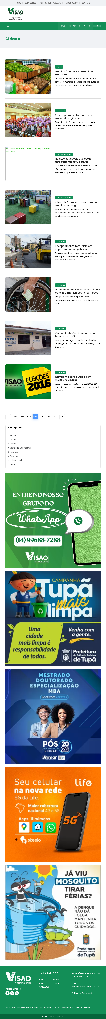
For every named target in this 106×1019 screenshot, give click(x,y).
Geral (41, 983)
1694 (35, 416)
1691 (15, 416)
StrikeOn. (60, 1016)
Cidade (56, 979)
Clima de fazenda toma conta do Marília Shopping (76, 204)
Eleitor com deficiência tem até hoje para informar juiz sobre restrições (77, 291)
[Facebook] (80, 25)
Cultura (12, 443)
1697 (55, 416)
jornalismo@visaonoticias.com (86, 986)
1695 (42, 416)
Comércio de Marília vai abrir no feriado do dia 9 (75, 334)
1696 (49, 416)
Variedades (44, 987)
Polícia (56, 983)
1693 (28, 416)
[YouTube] (89, 25)
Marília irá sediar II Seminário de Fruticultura (74, 73)
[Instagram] (84, 25)
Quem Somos (30, 3)
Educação (60, 111)
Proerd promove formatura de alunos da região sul (74, 116)
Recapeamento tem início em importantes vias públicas (73, 247)
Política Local (15, 460)
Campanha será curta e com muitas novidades (73, 378)
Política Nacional (63, 154)
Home (18, 3)
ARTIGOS (13, 435)
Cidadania (60, 241)
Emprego (13, 456)
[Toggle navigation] (7, 26)
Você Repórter (69, 25)
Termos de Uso (71, 3)
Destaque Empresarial (20, 447)
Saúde (59, 67)
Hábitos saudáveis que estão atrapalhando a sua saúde (73, 160)
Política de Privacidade (50, 3)
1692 (21, 416)
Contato (86, 3)
